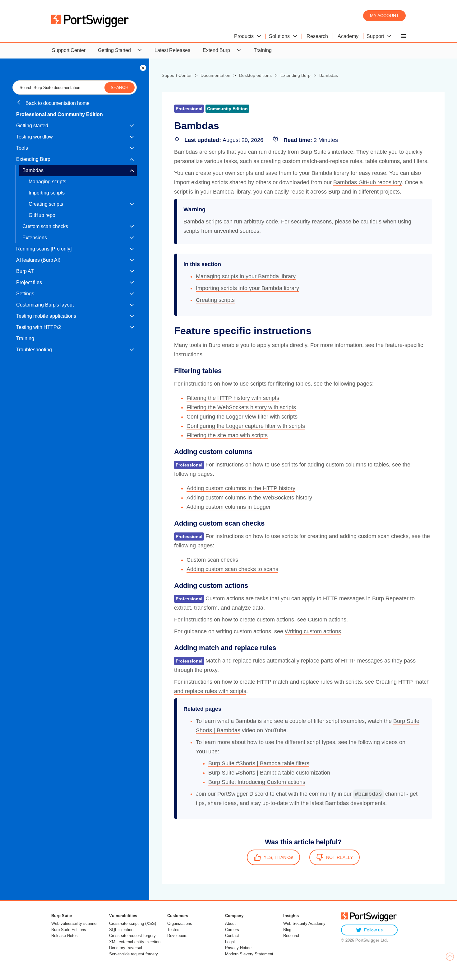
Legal (230, 941)
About (230, 923)
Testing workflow (34, 136)
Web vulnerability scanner (74, 923)
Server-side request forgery (133, 954)
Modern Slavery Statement (249, 954)
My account (384, 15)
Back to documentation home (57, 103)
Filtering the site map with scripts (227, 435)
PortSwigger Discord (242, 794)
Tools (22, 148)
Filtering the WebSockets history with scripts (241, 407)
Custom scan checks (45, 226)
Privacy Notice (238, 947)
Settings (25, 293)
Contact (232, 935)
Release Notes (64, 935)
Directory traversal (125, 947)
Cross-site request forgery (132, 935)
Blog (287, 929)
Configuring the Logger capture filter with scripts (246, 426)
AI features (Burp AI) (38, 260)
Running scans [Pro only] (44, 248)
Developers (177, 935)
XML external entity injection (134, 941)
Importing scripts (47, 192)
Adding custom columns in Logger (229, 507)
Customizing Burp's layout (45, 304)
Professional (189, 464)
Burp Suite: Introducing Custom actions (256, 782)
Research (291, 935)
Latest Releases (172, 50)
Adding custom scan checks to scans (232, 569)
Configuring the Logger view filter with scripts (242, 417)
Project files (29, 282)
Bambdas (33, 170)
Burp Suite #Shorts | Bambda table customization (269, 773)
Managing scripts (47, 181)
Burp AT (25, 271)
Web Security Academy (304, 923)
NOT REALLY (339, 857)
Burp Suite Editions (68, 929)
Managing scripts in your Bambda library (246, 276)
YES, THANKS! (278, 857)
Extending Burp (33, 159)
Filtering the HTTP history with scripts (233, 398)
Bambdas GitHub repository (367, 182)
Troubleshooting (34, 349)
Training (263, 50)
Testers (174, 929)
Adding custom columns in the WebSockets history (249, 497)
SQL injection (121, 929)
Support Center (68, 50)
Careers (232, 929)
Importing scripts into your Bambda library (247, 288)
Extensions (34, 237)
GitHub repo (42, 215)
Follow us (373, 929)
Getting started (32, 125)
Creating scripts (46, 204)
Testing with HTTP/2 (38, 327)
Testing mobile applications (46, 316)
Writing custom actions (313, 631)
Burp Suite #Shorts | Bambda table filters (258, 763)
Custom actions (327, 619)
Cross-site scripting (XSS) (132, 923)
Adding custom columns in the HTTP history (241, 488)
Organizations (179, 923)
